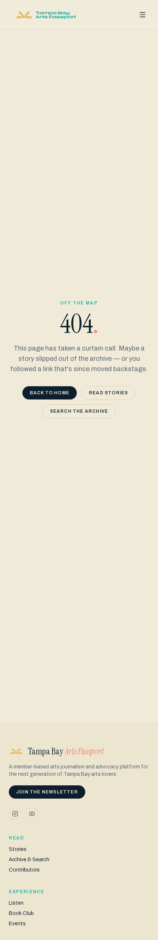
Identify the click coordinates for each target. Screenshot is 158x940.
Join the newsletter (47, 792)
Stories (17, 849)
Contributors (24, 870)
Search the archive (79, 411)
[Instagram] (15, 813)
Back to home (49, 392)
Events (17, 923)
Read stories (108, 392)
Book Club (21, 913)
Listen (16, 903)
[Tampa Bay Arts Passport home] (46, 14)
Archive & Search (29, 859)
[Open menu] (142, 14)
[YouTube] (32, 813)
